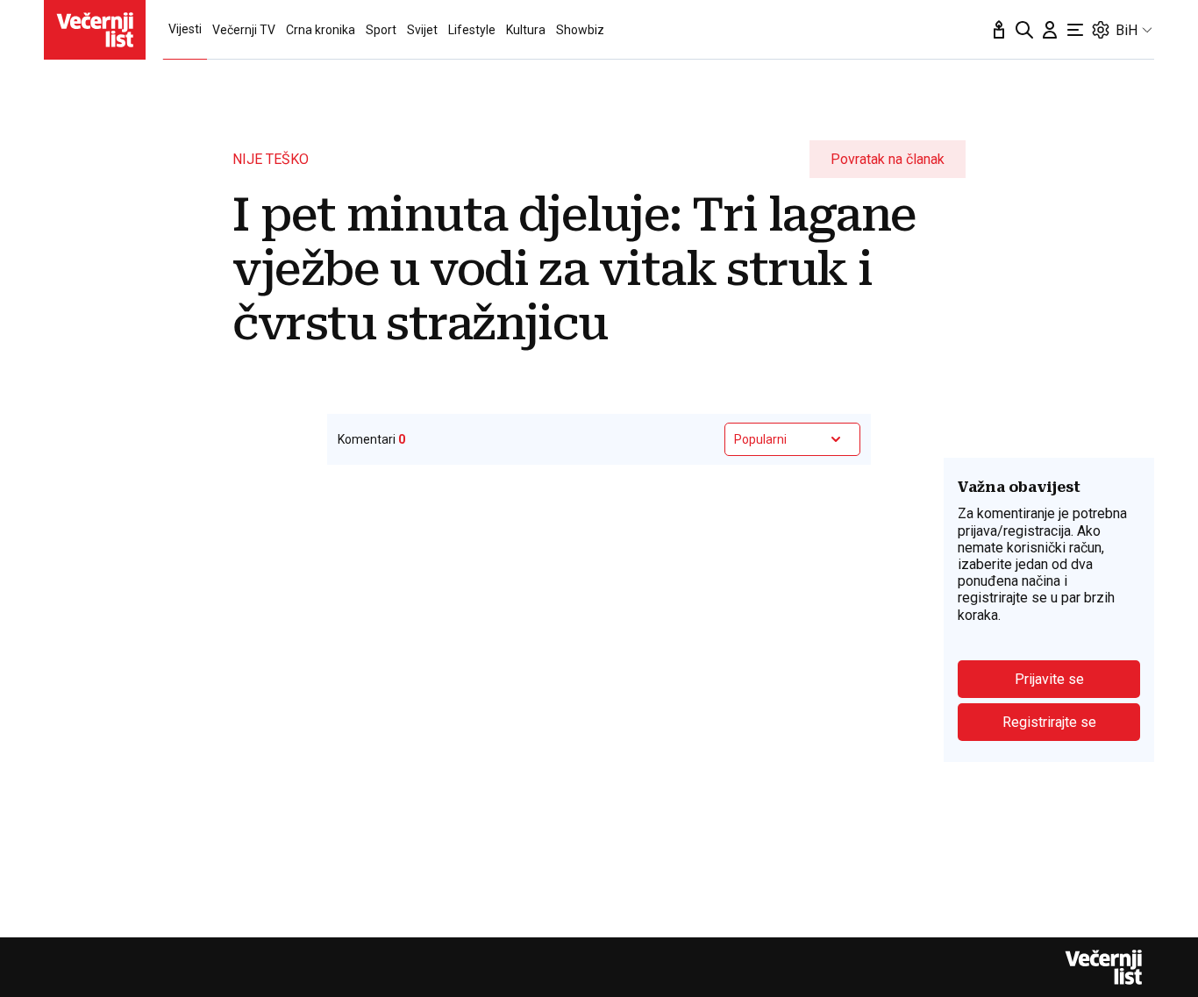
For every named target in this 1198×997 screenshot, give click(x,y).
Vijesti (185, 29)
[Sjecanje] (998, 29)
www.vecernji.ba (95, 30)
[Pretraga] (1024, 29)
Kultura (526, 30)
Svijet (422, 30)
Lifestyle (472, 30)
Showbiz (580, 30)
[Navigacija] (1075, 29)
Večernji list (1103, 967)
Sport (381, 30)
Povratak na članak (888, 159)
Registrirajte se (1049, 722)
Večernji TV (243, 30)
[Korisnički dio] (1049, 29)
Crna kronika (320, 30)
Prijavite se (1049, 679)
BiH (1126, 30)
